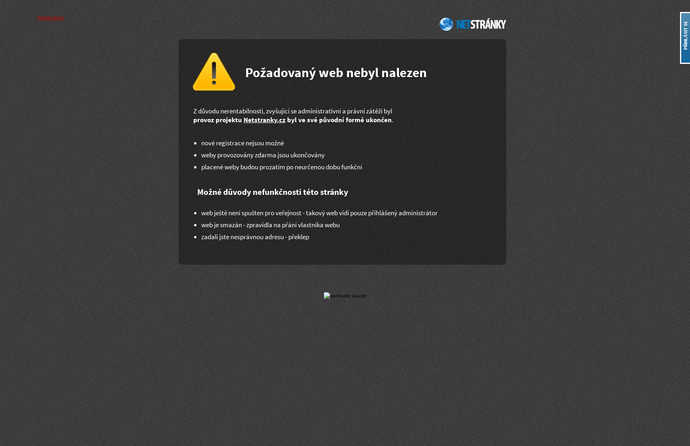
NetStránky (472, 24)
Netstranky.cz (265, 119)
